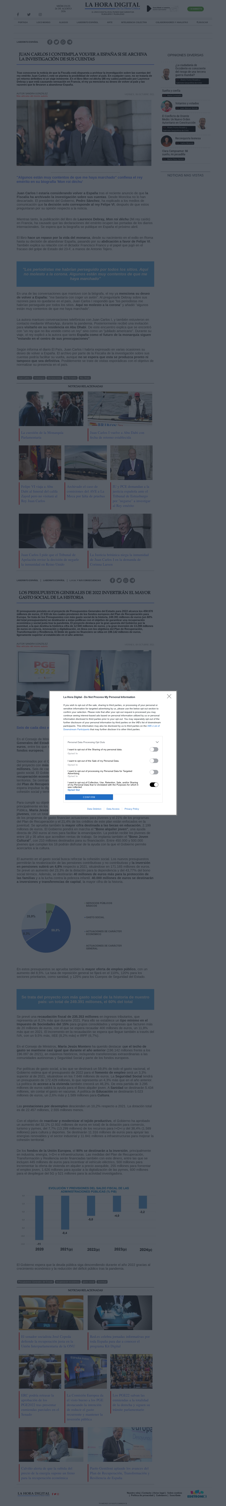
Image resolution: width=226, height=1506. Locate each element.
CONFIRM (89, 797)
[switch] (154, 749)
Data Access (113, 808)
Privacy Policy (132, 808)
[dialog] (113, 753)
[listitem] (113, 742)
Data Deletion (94, 808)
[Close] (170, 697)
